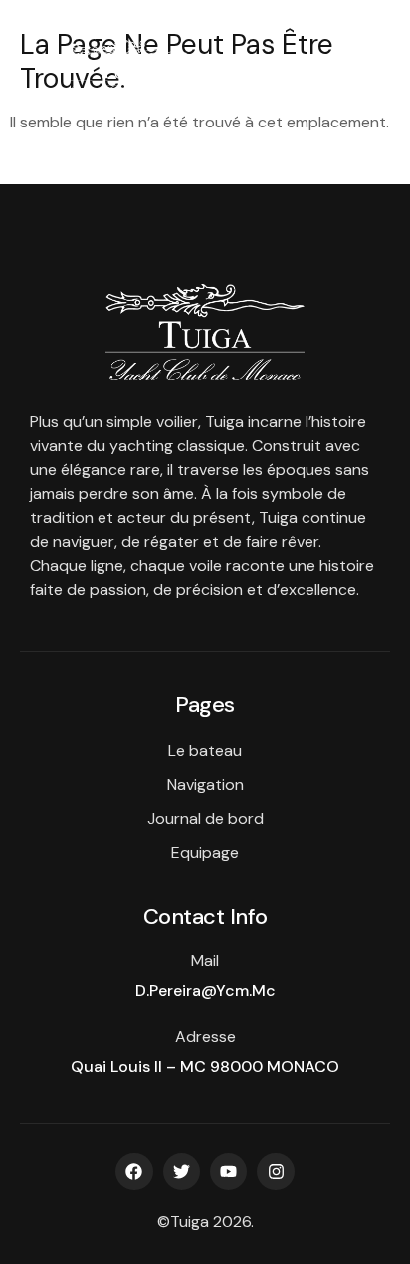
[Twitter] (181, 1171)
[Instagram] (275, 1171)
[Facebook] (133, 1171)
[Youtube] (228, 1171)
